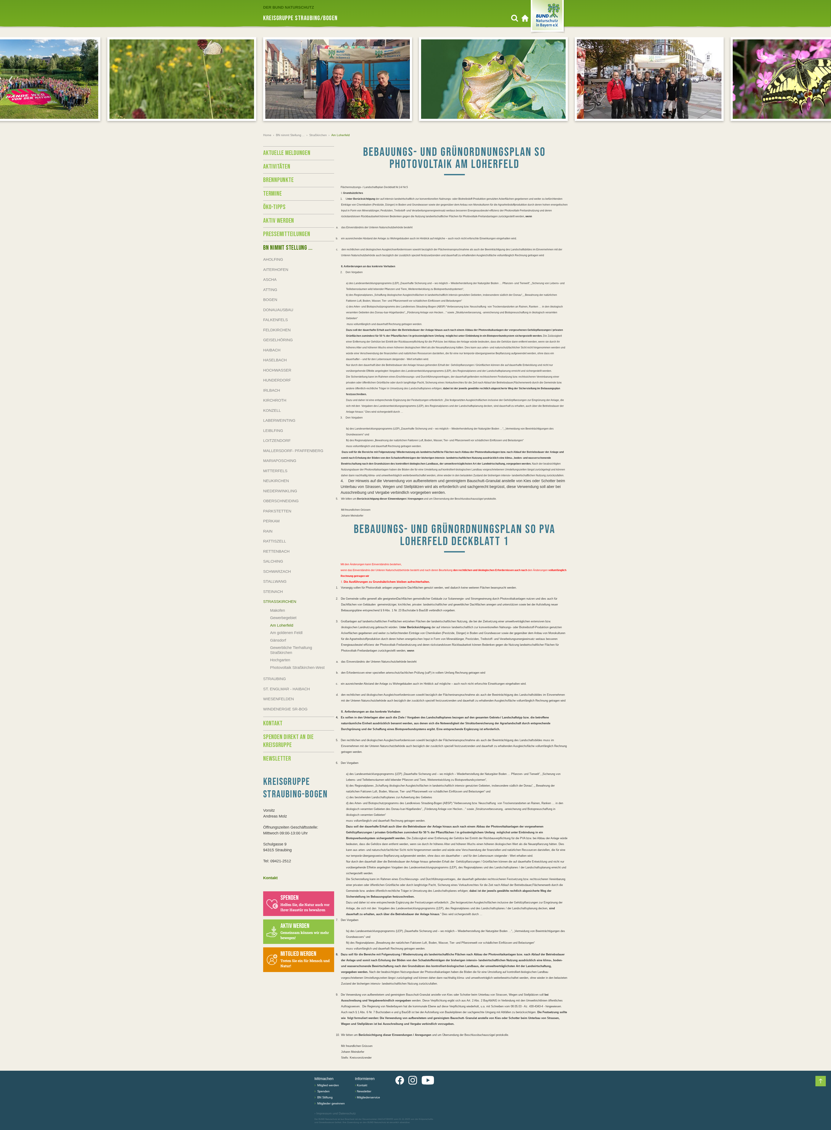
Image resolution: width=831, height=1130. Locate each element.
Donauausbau (278, 310)
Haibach (271, 350)
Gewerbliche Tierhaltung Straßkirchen (291, 650)
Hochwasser (277, 370)
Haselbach (275, 360)
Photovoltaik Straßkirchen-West (297, 667)
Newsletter (277, 759)
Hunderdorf (277, 380)
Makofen (277, 610)
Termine (272, 194)
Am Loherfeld (281, 625)
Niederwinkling (280, 491)
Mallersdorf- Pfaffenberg (293, 451)
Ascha (270, 279)
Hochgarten (280, 660)
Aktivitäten (276, 167)
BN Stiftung (324, 1097)
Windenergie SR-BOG (285, 709)
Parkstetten (277, 511)
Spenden (323, 1091)
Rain (267, 531)
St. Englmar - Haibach (286, 689)
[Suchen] (514, 18)
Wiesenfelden (278, 699)
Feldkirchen (277, 330)
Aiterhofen (275, 269)
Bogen (270, 300)
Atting (270, 290)
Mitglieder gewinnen (330, 1103)
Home (267, 135)
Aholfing (273, 259)
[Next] (820, 80)
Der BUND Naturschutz (288, 7)
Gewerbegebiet (283, 618)
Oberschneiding (281, 501)
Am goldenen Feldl (286, 633)
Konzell (272, 410)
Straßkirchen (318, 135)
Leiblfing (273, 430)
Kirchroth (274, 400)
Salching (273, 561)
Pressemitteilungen (286, 234)
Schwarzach (277, 571)
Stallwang (275, 581)
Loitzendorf (277, 440)
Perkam (271, 521)
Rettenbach (276, 551)
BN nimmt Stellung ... (290, 135)
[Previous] (10, 80)
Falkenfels (275, 320)
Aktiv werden (278, 221)
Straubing (274, 679)
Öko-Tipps (274, 207)
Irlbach (271, 390)
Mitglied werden (327, 1085)
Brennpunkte (278, 180)
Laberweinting (279, 420)
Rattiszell (274, 541)
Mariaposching (279, 461)
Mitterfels (275, 471)
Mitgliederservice (368, 1097)
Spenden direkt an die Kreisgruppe (288, 741)
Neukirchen (276, 481)
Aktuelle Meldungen (287, 153)
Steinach (273, 591)
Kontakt (272, 723)
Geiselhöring (278, 340)
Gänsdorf (278, 640)
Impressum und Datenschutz (335, 1113)
